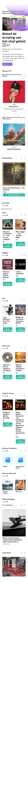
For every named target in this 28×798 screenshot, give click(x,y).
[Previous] (21, 76)
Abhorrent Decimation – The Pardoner (14, 189)
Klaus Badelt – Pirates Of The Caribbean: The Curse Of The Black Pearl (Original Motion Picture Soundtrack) (20, 423)
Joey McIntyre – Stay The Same (7, 320)
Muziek (5, 466)
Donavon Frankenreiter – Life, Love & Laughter (7, 235)
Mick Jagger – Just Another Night (20, 234)
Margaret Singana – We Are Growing (6, 415)
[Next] (24, 76)
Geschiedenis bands (20, 467)
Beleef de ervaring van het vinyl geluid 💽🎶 (13, 39)
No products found (6, 209)
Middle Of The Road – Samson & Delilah (20, 320)
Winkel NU (6, 64)
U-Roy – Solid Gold (19, 273)
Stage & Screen (5, 492)
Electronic (19, 491)
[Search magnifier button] (23, 16)
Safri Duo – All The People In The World (7, 367)
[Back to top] (25, 794)
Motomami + (14, 107)
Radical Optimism (14, 149)
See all (4, 205)
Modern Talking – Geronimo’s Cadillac (20, 367)
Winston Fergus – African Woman (6, 274)
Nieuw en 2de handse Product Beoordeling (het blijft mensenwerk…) (12, 540)
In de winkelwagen (14, 195)
